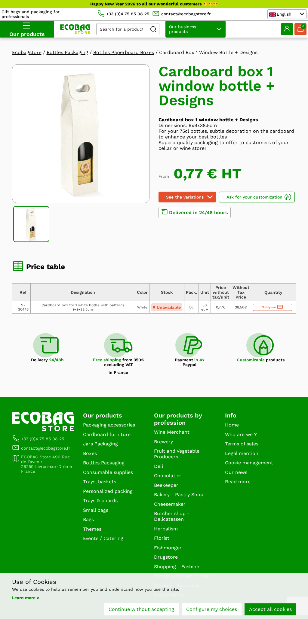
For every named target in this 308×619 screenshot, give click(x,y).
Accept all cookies (270, 609)
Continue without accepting (141, 609)
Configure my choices (211, 609)
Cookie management (249, 463)
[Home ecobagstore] (75, 29)
